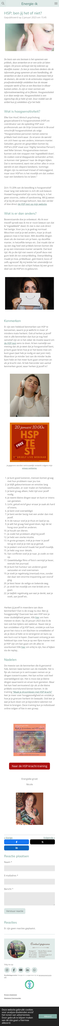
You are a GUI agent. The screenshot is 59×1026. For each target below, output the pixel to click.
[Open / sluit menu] (56, 3)
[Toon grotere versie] (29, 37)
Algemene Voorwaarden (12, 998)
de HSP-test (10, 343)
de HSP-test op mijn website (32, 204)
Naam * (8, 862)
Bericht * (8, 888)
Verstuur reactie (14, 911)
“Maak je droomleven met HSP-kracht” (32, 691)
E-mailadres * (11, 875)
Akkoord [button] (47, 1016)
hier (37, 617)
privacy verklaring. (29, 468)
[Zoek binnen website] (3, 3)
